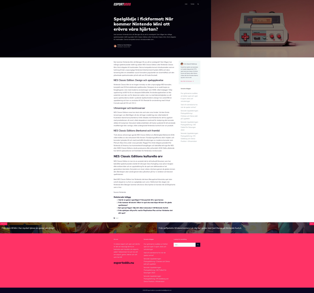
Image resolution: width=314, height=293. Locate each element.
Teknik (192, 4)
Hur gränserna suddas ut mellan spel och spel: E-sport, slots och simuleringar (156, 246)
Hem (186, 4)
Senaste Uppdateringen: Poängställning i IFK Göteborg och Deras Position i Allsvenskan (156, 278)
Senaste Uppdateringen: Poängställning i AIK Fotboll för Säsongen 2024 (155, 270)
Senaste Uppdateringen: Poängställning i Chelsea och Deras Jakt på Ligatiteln (157, 261)
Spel (117, 218)
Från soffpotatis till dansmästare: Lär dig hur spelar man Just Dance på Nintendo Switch (200, 228)
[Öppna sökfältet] (198, 4)
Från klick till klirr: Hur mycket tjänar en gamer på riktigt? (28, 228)
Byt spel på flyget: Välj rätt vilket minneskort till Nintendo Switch (143, 208)
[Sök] (198, 245)
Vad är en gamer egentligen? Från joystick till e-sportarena (140, 200)
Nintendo (122, 192)
